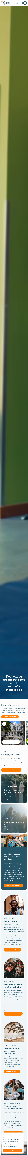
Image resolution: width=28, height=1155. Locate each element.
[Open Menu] (16, 3)
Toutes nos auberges (11, 786)
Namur (7, 818)
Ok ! (12, 1150)
